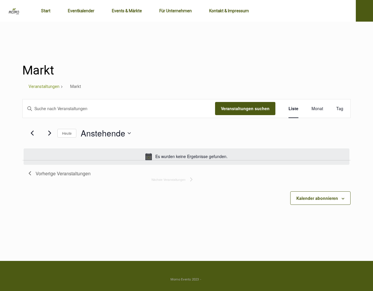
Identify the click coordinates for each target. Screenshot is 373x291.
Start (45, 10)
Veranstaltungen (44, 86)
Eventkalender (81, 10)
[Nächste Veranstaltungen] (49, 133)
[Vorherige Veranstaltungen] (32, 133)
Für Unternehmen (175, 10)
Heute (67, 133)
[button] (364, 11)
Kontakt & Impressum (229, 10)
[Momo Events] (14, 11)
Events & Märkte (127, 10)
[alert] (186, 156)
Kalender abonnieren (317, 198)
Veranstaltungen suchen (245, 108)
